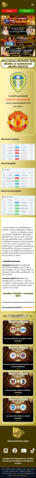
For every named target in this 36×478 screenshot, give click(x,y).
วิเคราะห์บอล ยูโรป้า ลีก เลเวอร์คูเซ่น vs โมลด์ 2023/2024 (18, 339)
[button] (32, 4)
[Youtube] (24, 450)
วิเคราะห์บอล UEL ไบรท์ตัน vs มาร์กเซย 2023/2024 (18, 417)
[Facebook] (15, 450)
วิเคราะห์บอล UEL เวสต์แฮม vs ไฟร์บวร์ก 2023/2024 (18, 391)
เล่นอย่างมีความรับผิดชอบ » (19, 476)
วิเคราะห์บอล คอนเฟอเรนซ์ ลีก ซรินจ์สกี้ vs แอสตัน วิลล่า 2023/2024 (18, 365)
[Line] (6, 450)
